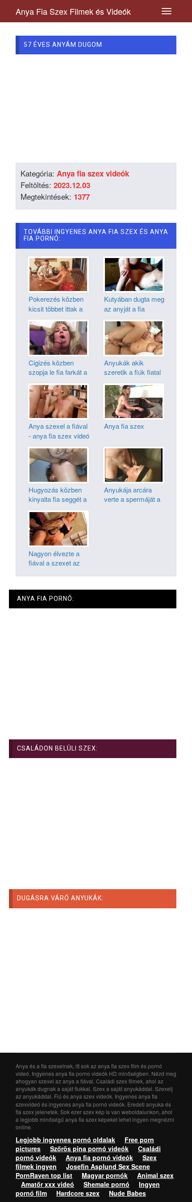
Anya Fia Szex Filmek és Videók (73, 11)
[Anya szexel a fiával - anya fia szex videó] (58, 400)
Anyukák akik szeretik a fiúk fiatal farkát (132, 372)
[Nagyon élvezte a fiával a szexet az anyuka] (58, 527)
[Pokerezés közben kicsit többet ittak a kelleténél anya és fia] (58, 273)
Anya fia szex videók (93, 173)
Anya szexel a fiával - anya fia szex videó (59, 430)
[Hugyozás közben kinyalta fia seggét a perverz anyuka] (58, 463)
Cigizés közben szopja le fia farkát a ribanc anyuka (58, 372)
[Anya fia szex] (134, 400)
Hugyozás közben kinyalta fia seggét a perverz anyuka (58, 499)
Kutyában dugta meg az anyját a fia (134, 303)
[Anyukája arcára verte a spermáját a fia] (134, 463)
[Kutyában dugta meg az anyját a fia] (134, 273)
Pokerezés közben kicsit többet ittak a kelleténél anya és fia (59, 308)
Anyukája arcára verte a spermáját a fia (132, 499)
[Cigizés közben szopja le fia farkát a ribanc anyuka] (58, 336)
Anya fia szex (124, 426)
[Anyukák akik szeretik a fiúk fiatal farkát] (134, 336)
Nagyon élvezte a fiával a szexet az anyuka (54, 563)
